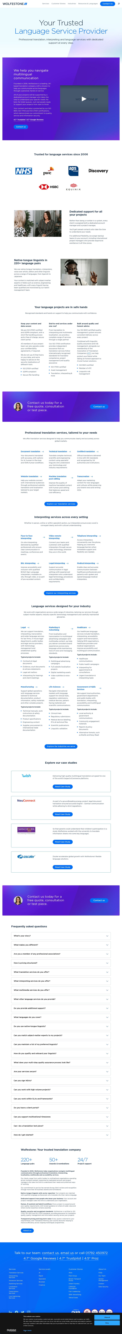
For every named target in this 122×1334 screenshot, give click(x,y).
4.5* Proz (91, 1258)
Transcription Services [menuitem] (13, 1292)
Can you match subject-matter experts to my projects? (38, 1035)
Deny (107, 1323)
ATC (89, 353)
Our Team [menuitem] (102, 1276)
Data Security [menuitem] (103, 1286)
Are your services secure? (25, 1071)
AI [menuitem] (39, 1272)
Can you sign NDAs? (23, 1081)
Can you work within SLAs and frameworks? (33, 1099)
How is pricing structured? (25, 963)
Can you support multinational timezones (32, 1117)
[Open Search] (119, 4)
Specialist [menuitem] (42, 1279)
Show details (27, 1330)
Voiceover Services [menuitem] (16, 1280)
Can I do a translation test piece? (28, 1126)
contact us (50, 1253)
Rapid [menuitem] (41, 1276)
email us (67, 1253)
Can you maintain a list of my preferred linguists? (36, 1044)
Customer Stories (58, 4)
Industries (72, 4)
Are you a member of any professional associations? (37, 954)
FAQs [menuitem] (100, 1272)
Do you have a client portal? (26, 1108)
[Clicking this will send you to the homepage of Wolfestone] (14, 3)
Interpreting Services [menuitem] (13, 1276)
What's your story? (22, 936)
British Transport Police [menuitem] (75, 1279)
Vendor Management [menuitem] (103, 1279)
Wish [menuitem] (70, 1272)
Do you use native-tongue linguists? (30, 1026)
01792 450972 (97, 1253)
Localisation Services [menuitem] (13, 1287)
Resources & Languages (88, 4)
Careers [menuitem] (101, 1283)
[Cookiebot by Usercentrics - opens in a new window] (11, 1330)
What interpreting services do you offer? (32, 981)
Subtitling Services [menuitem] (15, 1283)
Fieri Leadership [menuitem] (74, 1291)
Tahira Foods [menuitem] (73, 1297)
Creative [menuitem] (42, 1285)
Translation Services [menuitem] (16, 1272)
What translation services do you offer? (31, 972)
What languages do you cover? (27, 1017)
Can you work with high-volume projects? (32, 1090)
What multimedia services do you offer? (31, 990)
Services (45, 4)
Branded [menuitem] (42, 1282)
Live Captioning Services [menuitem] (14, 1297)
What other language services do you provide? (34, 999)
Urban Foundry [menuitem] (74, 1283)
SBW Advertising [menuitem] (75, 1294)
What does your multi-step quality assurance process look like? (42, 1062)
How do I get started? (23, 1135)
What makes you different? (26, 945)
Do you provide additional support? (30, 1008)
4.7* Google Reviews (35, 120)
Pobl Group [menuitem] (73, 1276)
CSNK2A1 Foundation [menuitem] (73, 1287)
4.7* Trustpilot (19, 120)
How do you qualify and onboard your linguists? (35, 1053)
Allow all (107, 1317)
